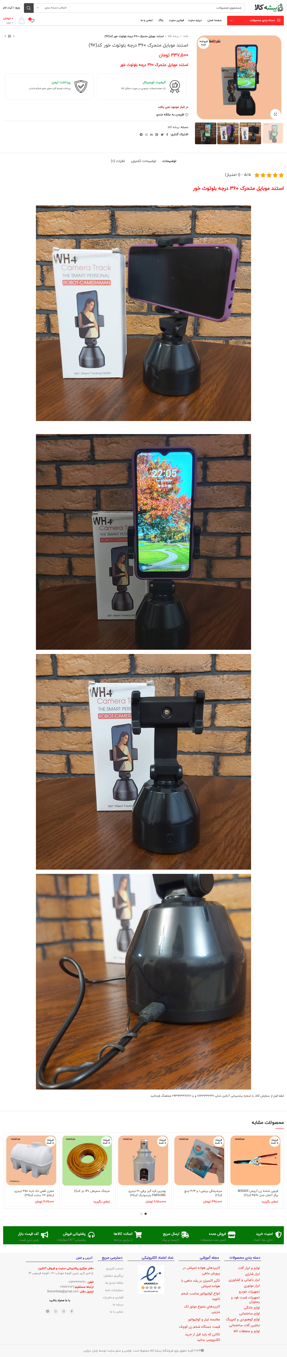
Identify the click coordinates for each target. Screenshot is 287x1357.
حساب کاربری (114, 1269)
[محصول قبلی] (14, 36)
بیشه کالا (173, 36)
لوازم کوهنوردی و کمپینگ (243, 1319)
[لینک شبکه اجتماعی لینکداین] (151, 134)
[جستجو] (29, 8)
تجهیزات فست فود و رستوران (245, 1299)
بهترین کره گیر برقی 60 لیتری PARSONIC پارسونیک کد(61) (147, 1193)
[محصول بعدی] (5, 36)
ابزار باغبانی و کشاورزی (244, 1279)
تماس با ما (116, 1312)
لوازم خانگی (252, 1307)
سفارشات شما (114, 1290)
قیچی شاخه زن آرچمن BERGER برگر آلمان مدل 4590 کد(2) (258, 1193)
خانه (185, 36)
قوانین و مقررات (113, 1298)
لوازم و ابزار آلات (249, 1268)
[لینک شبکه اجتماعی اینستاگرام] (64, 1311)
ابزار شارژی (252, 1274)
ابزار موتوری (252, 1285)
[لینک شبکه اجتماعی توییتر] (162, 134)
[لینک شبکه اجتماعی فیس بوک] (167, 134)
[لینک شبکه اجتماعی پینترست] (156, 134)
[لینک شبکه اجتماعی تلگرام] (141, 134)
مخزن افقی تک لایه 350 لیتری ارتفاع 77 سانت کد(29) (34, 1193)
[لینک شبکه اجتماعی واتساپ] (146, 134)
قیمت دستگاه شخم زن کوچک (199, 1326)
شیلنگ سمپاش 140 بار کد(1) (92, 1191)
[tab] (169, 159)
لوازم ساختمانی (249, 1313)
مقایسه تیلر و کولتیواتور (204, 1319)
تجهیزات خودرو (249, 1291)
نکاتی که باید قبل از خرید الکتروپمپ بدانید (202, 1337)
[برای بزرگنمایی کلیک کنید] (275, 114)
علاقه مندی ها (114, 1283)
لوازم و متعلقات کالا (246, 1331)
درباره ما (118, 1305)
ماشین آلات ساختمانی (244, 1325)
